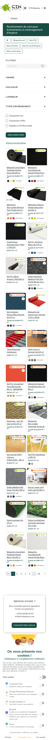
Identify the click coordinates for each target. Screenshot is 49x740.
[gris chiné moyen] (29, 288)
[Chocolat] (29, 397)
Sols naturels (12, 46)
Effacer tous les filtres (16, 143)
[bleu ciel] (13, 325)
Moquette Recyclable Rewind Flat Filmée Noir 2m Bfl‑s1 (15, 208)
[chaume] (29, 360)
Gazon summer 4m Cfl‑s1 (15, 521)
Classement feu (16, 116)
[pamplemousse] (34, 218)
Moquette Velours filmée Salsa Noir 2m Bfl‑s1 (36, 207)
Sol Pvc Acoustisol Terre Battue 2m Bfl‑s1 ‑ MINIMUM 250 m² (15, 387)
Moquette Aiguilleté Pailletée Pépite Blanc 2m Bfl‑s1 (16, 554)
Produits (14, 18)
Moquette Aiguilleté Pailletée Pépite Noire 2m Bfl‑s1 (16, 170)
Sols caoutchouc (13, 51)
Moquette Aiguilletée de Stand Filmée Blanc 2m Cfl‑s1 (36, 555)
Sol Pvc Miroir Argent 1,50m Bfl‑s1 (15, 277)
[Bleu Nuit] (29, 181)
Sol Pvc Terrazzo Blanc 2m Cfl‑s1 (35, 243)
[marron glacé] (34, 360)
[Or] (13, 181)
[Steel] (11, 496)
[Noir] (8, 181)
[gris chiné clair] (29, 218)
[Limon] (32, 397)
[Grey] (8, 496)
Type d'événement (18, 106)
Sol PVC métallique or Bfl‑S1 (36, 455)
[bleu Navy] (32, 252)
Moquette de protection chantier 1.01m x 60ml (36, 314)
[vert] (34, 288)
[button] (26, 76)
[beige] (8, 218)
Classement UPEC (17, 121)
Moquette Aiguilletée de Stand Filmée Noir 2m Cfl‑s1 (36, 170)
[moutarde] (34, 565)
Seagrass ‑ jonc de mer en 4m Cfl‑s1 (15, 422)
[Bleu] (8, 565)
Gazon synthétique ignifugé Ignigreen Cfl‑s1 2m (36, 523)
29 (39, 574)
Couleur (12, 87)
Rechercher (16, 135)
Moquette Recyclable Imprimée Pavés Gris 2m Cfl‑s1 (37, 424)
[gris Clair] (29, 252)
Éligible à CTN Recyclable (20, 126)
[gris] (32, 360)
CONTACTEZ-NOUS (24, 625)
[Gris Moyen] (32, 181)
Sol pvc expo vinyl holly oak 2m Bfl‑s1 (36, 488)
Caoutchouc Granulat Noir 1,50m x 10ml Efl (15, 244)
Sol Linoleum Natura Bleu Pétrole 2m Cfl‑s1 (15, 314)
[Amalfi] (34, 397)
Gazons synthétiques (31, 46)
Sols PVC (33, 40)
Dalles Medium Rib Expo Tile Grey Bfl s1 (16, 488)
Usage (10, 77)
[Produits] (8, 40)
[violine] (32, 565)
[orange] (11, 218)
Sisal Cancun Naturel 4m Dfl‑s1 (36, 350)
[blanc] (11, 181)
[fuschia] (13, 218)
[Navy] (13, 496)
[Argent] (32, 463)
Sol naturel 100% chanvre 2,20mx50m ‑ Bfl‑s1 (15, 457)
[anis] (32, 218)
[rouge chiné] (34, 181)
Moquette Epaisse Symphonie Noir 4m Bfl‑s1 (36, 386)
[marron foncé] (8, 325)
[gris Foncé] (34, 252)
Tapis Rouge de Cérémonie (13, 350)
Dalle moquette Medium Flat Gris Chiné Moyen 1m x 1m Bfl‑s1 (36, 279)
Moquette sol (19, 40)
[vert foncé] (11, 325)
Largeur (12, 97)
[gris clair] (8, 395)
